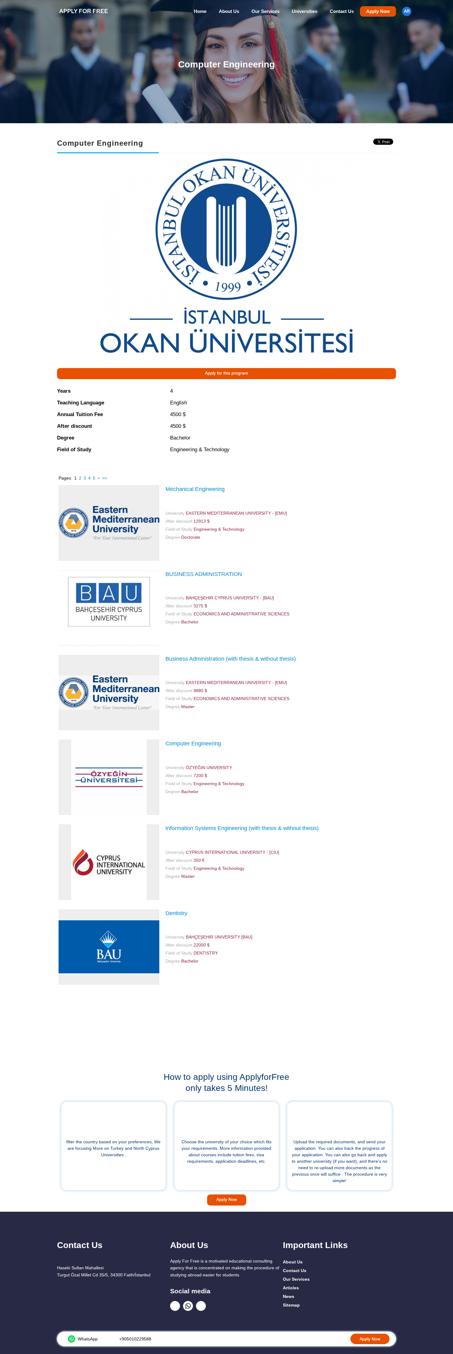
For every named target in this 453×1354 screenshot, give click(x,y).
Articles (291, 1287)
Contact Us (342, 11)
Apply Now (378, 11)
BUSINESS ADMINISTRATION (203, 574)
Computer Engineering (193, 743)
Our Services (265, 11)
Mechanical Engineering (195, 489)
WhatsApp (88, 1338)
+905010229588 (135, 1338)
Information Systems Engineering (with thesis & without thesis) (242, 828)
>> (104, 478)
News (288, 1296)
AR (407, 11)
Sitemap (291, 1305)
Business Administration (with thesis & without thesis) (230, 659)
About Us (229, 11)
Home (200, 11)
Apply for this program (226, 373)
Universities (304, 11)
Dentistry (176, 913)
